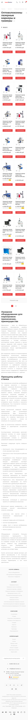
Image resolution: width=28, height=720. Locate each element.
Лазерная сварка (14, 597)
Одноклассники (17, 685)
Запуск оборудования (14, 572)
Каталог (14, 581)
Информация (14, 636)
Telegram (10, 685)
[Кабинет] (22, 2)
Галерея (14, 622)
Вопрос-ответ (14, 643)
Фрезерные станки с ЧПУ (14, 593)
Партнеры (14, 629)
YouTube (14, 685)
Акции (14, 639)
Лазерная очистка (14, 599)
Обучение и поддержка (14, 576)
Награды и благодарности (14, 620)
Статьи (14, 641)
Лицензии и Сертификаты (14, 618)
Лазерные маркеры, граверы (14, 589)
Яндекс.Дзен (16, 689)
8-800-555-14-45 (14, 664)
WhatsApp (12, 689)
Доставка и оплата (14, 649)
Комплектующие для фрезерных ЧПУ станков (14, 606)
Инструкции (14, 645)
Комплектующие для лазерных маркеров (14, 603)
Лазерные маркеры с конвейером (14, 591)
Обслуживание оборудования (14, 574)
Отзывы (14, 616)
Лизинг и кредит (14, 647)
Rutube (21, 685)
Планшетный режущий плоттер (14, 595)
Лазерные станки (14, 584)
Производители (14, 631)
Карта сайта (14, 651)
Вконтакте (6, 685)
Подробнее (7, 51)
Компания (14, 611)
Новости (14, 624)
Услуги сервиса (14, 569)
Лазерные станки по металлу (14, 587)
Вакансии (14, 626)
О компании (14, 614)
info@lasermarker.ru (15, 668)
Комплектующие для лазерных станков (14, 601)
